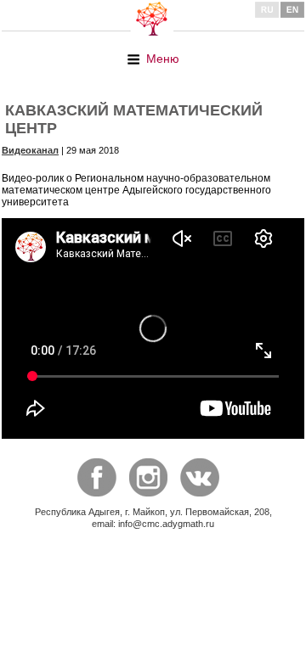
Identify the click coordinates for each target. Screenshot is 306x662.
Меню (162, 58)
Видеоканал (30, 150)
